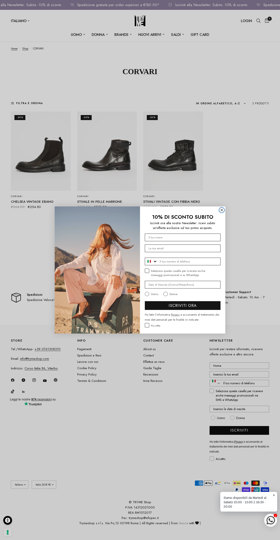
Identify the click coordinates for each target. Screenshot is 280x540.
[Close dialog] (221, 210)
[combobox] (151, 261)
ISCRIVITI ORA (183, 305)
